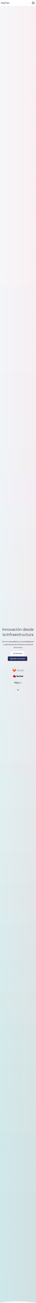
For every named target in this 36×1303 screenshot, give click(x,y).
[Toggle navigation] (33, 2)
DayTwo (5, 2)
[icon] (18, 688)
